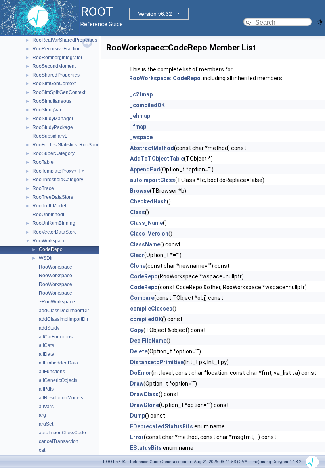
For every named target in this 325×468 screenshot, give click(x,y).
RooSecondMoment (54, 66)
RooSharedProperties (56, 75)
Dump (137, 415)
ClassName (145, 244)
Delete (138, 351)
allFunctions (52, 371)
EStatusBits (146, 448)
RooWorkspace (49, 241)
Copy (136, 330)
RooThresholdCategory (57, 179)
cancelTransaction (58, 441)
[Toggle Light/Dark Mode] (320, 21)
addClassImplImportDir (63, 319)
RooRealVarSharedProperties (64, 40)
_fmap (138, 126)
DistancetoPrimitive (157, 362)
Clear (137, 255)
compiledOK (146, 319)
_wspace (141, 137)
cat (42, 450)
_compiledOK (147, 105)
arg (42, 415)
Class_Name (146, 223)
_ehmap (140, 116)
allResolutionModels (61, 398)
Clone (137, 266)
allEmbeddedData (58, 363)
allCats (46, 345)
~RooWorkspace (57, 302)
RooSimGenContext (54, 83)
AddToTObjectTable (157, 158)
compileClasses (151, 308)
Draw (136, 383)
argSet (46, 424)
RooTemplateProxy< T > (58, 171)
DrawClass (144, 394)
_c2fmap (141, 94)
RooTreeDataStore (52, 197)
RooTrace (43, 188)
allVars (46, 406)
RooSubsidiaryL (49, 136)
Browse (140, 191)
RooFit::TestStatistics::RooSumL (66, 145)
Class (137, 212)
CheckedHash (148, 201)
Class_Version (149, 233)
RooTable (43, 162)
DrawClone (144, 405)
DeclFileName (148, 341)
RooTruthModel (49, 206)
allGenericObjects (58, 380)
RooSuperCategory (53, 153)
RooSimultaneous (51, 101)
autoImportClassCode (62, 432)
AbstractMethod (152, 148)
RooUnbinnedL (49, 214)
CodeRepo (51, 249)
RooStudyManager (52, 118)
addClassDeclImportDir (64, 310)
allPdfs (46, 389)
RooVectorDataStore (54, 232)
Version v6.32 (155, 14)
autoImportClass (152, 180)
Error (137, 437)
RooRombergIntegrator (57, 57)
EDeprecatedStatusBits (161, 426)
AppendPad (145, 169)
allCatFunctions (56, 336)
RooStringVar (46, 110)
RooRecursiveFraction (56, 49)
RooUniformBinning (53, 223)
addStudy (49, 328)
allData (46, 354)
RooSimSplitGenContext (58, 92)
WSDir (46, 258)
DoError (140, 373)
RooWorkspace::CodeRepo (165, 78)
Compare (142, 298)
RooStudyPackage (52, 127)
